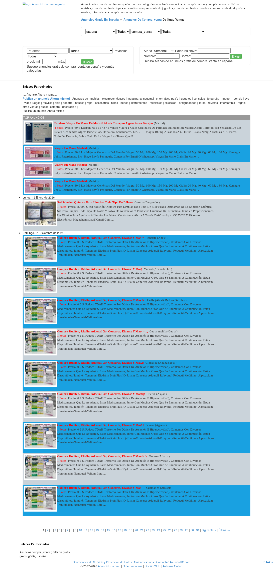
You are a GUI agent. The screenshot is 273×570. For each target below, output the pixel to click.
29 (186, 530)
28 (181, 530)
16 (114, 530)
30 (192, 530)
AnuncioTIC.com (108, 566)
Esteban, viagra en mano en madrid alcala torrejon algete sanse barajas (103, 123)
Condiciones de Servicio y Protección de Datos (102, 562)
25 (164, 530)
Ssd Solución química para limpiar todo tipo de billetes (95, 202)
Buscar (87, 62)
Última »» (224, 530)
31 (197, 530)
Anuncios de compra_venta (143, 19)
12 (91, 530)
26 (169, 530)
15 (108, 530)
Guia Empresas (132, 566)
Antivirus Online (172, 566)
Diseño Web (152, 566)
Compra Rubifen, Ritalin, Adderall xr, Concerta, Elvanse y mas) (99, 269)
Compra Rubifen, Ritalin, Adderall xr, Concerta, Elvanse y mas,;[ (100, 362)
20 (136, 530)
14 (102, 530)
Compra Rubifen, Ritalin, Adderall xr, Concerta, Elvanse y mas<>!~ (102, 456)
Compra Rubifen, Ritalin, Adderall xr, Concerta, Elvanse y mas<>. (101, 300)
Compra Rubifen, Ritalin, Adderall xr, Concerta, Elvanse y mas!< (100, 425)
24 (158, 530)
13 (97, 530)
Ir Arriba (268, 562)
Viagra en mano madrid (70, 148)
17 (119, 530)
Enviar (236, 56)
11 (86, 530)
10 (80, 530)
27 (175, 530)
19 (130, 530)
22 (147, 530)
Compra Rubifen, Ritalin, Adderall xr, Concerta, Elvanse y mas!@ (101, 393)
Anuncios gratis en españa (100, 19)
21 (141, 530)
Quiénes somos (144, 562)
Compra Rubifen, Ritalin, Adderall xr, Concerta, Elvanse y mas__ (100, 487)
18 (125, 530)
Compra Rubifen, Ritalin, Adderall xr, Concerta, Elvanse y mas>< (101, 237)
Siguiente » (209, 530)
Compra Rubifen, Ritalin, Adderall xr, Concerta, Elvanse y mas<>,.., (102, 331)
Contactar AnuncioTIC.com (173, 562)
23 (153, 530)
